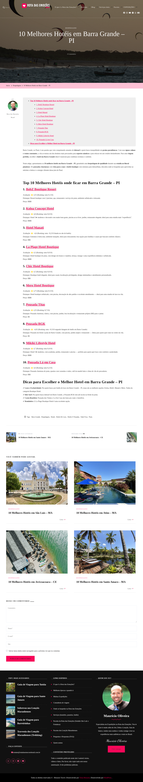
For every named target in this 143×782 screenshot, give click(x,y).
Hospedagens (71, 28)
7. (37, 128)
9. (37, 136)
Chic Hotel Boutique (45, 120)
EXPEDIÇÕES (129, 7)
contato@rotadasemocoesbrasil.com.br (26, 752)
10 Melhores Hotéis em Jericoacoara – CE (32, 581)
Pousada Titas (43, 128)
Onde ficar (84, 417)
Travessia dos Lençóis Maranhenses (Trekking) (29, 733)
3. (37, 112)
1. (37, 105)
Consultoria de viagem (61, 703)
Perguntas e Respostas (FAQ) (63, 737)
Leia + (62, 519)
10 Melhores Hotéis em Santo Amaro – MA (101, 581)
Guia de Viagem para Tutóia (31, 684)
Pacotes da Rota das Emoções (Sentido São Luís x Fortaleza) (71, 722)
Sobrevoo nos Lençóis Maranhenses (28, 710)
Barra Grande (36, 417)
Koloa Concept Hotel (45, 108)
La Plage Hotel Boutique (47, 116)
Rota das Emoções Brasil (13, 115)
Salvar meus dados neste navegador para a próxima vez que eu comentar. (34, 651)
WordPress (107, 778)
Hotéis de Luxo (61, 417)
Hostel (53, 417)
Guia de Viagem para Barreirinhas (28, 721)
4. (37, 116)
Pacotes (116, 7)
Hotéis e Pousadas (73, 417)
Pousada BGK (43, 132)
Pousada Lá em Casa (46, 140)
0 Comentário (71, 54)
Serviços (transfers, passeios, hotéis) (66, 715)
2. (37, 108)
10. (37, 140)
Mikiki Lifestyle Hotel (46, 136)
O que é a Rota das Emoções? (66, 7)
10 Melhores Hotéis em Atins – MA (96, 512)
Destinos (84, 7)
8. (37, 132)
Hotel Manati (42, 112)
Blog (93, 7)
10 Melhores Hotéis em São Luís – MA (30, 512)
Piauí (90, 417)
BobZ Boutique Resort (46, 105)
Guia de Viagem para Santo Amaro (31, 698)
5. (37, 120)
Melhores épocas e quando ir (63, 690)
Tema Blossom (84, 778)
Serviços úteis (104, 7)
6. (37, 124)
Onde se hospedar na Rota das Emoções (67, 709)
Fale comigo (116, 749)
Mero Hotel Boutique (45, 124)
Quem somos (58, 743)
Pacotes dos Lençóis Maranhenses (65, 730)
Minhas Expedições (60, 696)
